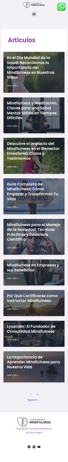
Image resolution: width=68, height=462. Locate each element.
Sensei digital (35, 432)
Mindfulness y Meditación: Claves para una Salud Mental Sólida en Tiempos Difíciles (32, 110)
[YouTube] (38, 446)
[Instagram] (34, 446)
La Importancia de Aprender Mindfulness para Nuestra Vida (33, 362)
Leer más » (13, 86)
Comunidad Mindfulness (40, 428)
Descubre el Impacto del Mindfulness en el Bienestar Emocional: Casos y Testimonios (33, 151)
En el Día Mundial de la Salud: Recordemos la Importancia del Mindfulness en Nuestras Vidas (30, 67)
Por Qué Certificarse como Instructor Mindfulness (32, 298)
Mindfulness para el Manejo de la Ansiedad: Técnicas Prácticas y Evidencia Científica (33, 232)
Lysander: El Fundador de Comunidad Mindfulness (31, 329)
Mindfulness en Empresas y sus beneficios (33, 267)
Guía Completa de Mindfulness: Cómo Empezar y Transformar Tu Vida (32, 191)
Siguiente (34, 399)
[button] (34, 14)
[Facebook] (29, 446)
